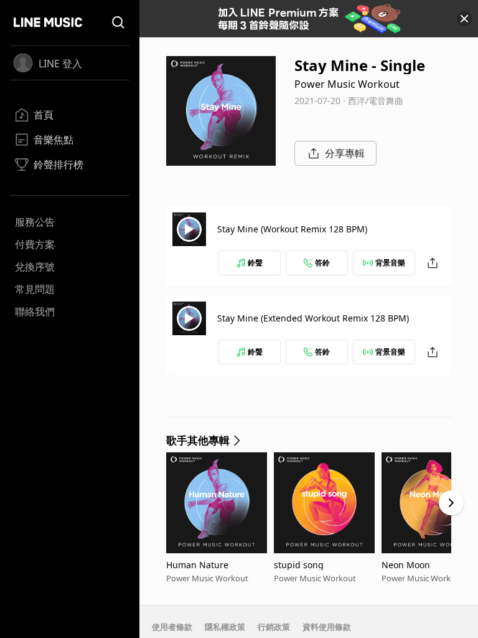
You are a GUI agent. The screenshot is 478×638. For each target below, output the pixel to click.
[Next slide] (451, 502)
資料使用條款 (326, 626)
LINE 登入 (60, 63)
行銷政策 (274, 626)
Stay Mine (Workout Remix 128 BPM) (292, 229)
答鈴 (322, 262)
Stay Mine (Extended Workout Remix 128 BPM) (313, 318)
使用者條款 (172, 626)
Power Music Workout (347, 84)
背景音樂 (390, 262)
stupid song (299, 564)
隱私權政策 (225, 626)
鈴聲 (255, 262)
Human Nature (197, 564)
